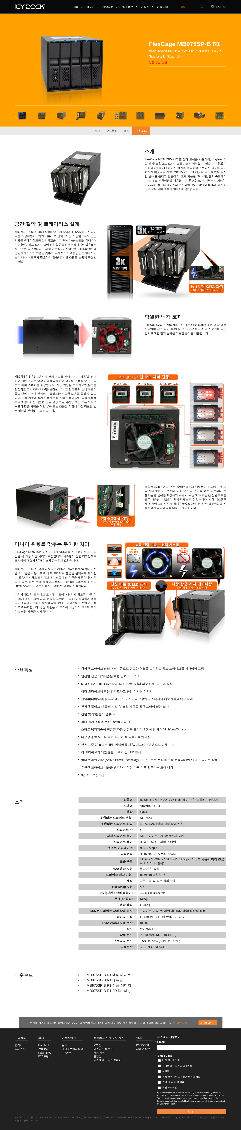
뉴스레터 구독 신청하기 (107, 1060)
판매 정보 (127, 6)
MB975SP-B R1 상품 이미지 (109, 985)
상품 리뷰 (99, 1052)
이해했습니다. (208, 1022)
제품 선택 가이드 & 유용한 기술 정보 (181, 1076)
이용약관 (67, 1052)
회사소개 (20, 1049)
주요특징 (112, 130)
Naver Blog (44, 1052)
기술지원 (108, 6)
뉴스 (64, 1045)
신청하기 (191, 1111)
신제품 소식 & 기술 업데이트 (177, 1065)
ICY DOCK (142, 1045)
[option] (72, 65)
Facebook (44, 1045)
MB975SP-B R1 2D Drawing (109, 991)
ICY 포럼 (43, 1056)
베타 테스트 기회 (171, 1060)
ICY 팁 (97, 1045)
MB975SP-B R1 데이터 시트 (109, 975)
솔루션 (90, 6)
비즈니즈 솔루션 (103, 1049)
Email (161, 1041)
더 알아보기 (180, 1022)
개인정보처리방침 (72, 1049)
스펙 (126, 130)
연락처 (145, 6)
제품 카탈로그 (144, 1049)
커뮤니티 (162, 6)
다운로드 (141, 130)
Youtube (43, 1049)
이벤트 (165, 1071)
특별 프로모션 (169, 1087)
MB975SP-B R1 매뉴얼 (105, 980)
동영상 (97, 1056)
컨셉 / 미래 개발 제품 (173, 1082)
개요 (97, 130)
